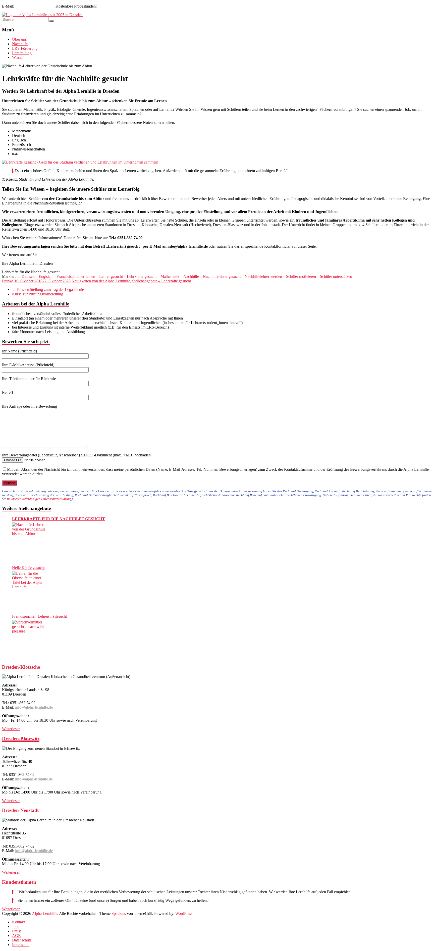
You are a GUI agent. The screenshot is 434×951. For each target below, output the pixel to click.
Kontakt (18, 922)
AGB (16, 935)
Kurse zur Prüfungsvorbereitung (40, 294)
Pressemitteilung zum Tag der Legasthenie (48, 289)
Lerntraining (22, 53)
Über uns (19, 39)
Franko (7, 281)
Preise (17, 931)
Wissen (17, 57)
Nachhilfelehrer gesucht (222, 276)
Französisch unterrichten (76, 276)
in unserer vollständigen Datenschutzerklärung (39, 499)
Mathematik (169, 276)
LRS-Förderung (24, 48)
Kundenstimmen (19, 882)
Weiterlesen (11, 729)
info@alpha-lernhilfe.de (34, 6)
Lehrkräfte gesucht (141, 276)
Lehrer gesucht (111, 276)
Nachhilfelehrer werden (263, 276)
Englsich (45, 276)
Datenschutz (22, 940)
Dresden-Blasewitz (20, 738)
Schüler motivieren (301, 276)
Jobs (15, 926)
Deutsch (28, 276)
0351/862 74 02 (110, 6)
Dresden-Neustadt (20, 810)
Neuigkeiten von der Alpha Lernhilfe (101, 281)
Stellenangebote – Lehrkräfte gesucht (161, 281)
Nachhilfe (20, 44)
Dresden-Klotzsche (21, 667)
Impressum (20, 944)
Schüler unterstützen (336, 276)
